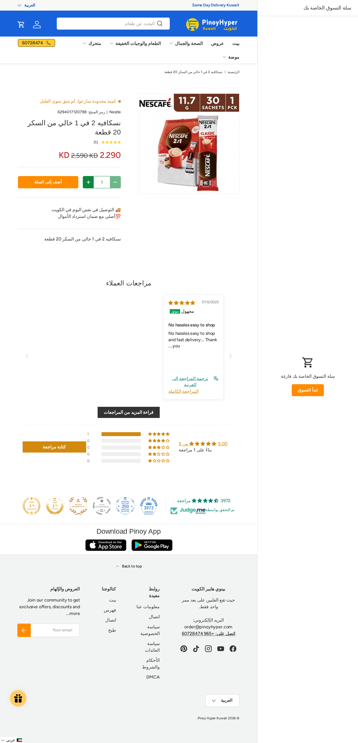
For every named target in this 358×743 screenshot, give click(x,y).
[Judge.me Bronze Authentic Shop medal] (78, 506)
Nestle (115, 112)
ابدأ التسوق (308, 390)
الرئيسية (233, 72)
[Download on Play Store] (152, 545)
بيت (235, 43)
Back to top (131, 566)
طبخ (112, 630)
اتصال (154, 616)
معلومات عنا (148, 606)
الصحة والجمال (189, 43)
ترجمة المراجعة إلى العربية (190, 381)
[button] (21, 24)
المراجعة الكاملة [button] (183, 391)
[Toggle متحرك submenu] (84, 43)
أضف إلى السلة (48, 181)
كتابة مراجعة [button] (54, 446)
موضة (233, 57)
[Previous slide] (26, 356)
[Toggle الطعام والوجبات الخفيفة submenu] (111, 43)
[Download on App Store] (106, 545)
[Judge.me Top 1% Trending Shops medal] (32, 506)
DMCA (152, 677)
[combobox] (113, 24)
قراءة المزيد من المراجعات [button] (129, 412)
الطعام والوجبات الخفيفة (138, 43)
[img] (181, 303)
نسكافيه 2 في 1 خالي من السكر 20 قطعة (193, 72)
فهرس (110, 610)
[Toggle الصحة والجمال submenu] (171, 43)
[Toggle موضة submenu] (224, 57)
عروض (217, 43)
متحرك (94, 43)
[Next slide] (230, 356)
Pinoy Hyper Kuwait (212, 718)
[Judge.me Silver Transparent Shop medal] (102, 506)
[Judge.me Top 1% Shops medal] (55, 506)
